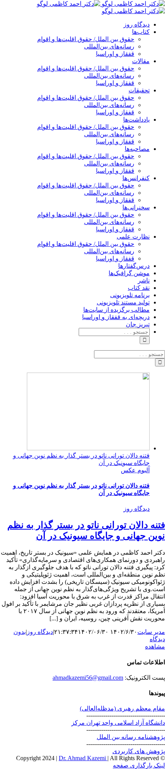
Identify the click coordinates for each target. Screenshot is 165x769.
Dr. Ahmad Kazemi (83, 758)
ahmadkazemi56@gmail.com (88, 677)
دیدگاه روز (137, 508)
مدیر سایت (151, 632)
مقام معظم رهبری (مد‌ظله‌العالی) (122, 708)
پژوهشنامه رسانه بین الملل (131, 737)
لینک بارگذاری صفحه (139, 765)
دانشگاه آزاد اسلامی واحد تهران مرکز (118, 722)
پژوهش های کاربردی (138, 751)
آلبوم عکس (135, 470)
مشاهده (155, 646)
